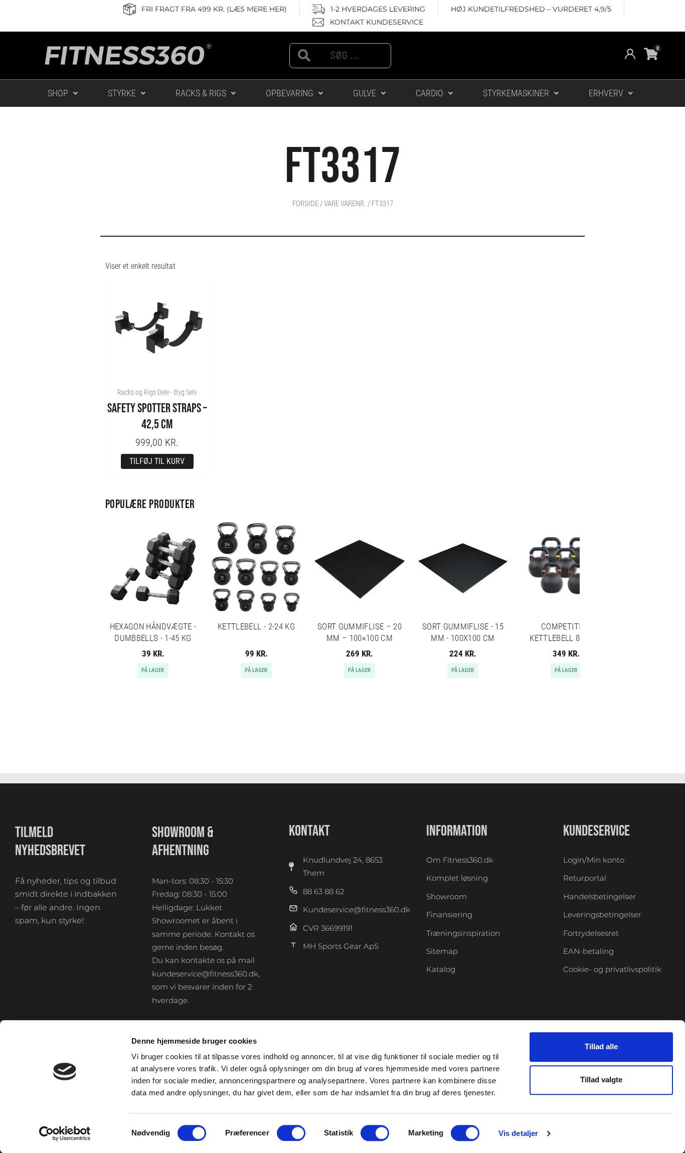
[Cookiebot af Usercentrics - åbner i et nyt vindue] (65, 1133)
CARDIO (429, 93)
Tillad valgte (601, 1080)
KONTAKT (309, 831)
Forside (305, 203)
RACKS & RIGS (201, 93)
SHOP (58, 93)
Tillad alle (601, 1046)
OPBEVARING (289, 93)
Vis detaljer (518, 1133)
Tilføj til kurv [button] (157, 461)
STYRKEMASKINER (516, 93)
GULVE (364, 93)
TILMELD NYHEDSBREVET (50, 841)
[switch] (291, 1133)
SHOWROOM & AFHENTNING (183, 841)
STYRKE (122, 93)
